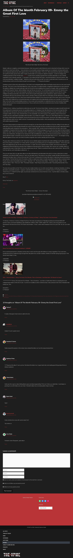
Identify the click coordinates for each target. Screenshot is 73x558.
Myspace (15, 180)
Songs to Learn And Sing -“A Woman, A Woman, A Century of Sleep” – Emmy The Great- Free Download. (30, 217)
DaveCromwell (10, 413)
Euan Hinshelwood (39, 296)
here (7, 177)
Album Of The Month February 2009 (12, 296)
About (45, 2)
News (4, 535)
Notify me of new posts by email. (12, 487)
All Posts (5, 531)
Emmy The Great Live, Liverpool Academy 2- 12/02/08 (16, 248)
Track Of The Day (7, 533)
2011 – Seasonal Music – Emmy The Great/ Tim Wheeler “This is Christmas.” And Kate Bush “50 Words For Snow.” (32, 277)
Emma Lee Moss (23, 296)
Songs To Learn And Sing (9, 544)
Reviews (7, 6)
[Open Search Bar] (68, 3)
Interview (5, 184)
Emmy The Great (30, 296)
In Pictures (5, 540)
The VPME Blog (51, 2)
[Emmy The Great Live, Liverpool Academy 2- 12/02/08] (13, 245)
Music (51, 296)
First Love (45, 296)
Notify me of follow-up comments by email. (14, 483)
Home (4, 6)
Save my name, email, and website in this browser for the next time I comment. (23, 480)
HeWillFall (9, 324)
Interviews (5, 538)
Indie (49, 296)
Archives (41, 504)
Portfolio (59, 2)
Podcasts (5, 547)
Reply (6, 317)
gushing (25, 75)
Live (4, 187)
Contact (65, 2)
